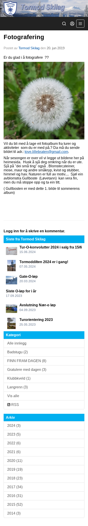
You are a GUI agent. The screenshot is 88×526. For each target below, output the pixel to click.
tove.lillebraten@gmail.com (46, 152)
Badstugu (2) (17, 352)
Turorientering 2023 (36, 320)
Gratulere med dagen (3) (26, 370)
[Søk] (64, 24)
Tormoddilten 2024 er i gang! (43, 262)
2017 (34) (15, 487)
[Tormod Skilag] (44, 8)
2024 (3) (14, 426)
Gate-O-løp (28, 276)
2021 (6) (14, 452)
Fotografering (24, 37)
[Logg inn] (72, 24)
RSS (14, 405)
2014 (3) (14, 513)
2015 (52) (15, 504)
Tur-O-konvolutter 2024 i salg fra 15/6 (50, 247)
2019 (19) (15, 469)
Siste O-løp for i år (21, 291)
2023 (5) (14, 434)
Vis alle (13, 396)
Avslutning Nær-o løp (37, 305)
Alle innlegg (16, 343)
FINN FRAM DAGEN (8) (26, 361)
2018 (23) (15, 478)
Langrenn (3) (17, 387)
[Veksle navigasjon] (80, 24)
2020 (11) (14, 461)
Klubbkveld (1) (18, 378)
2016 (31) (15, 496)
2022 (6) (14, 443)
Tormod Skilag (29, 48)
